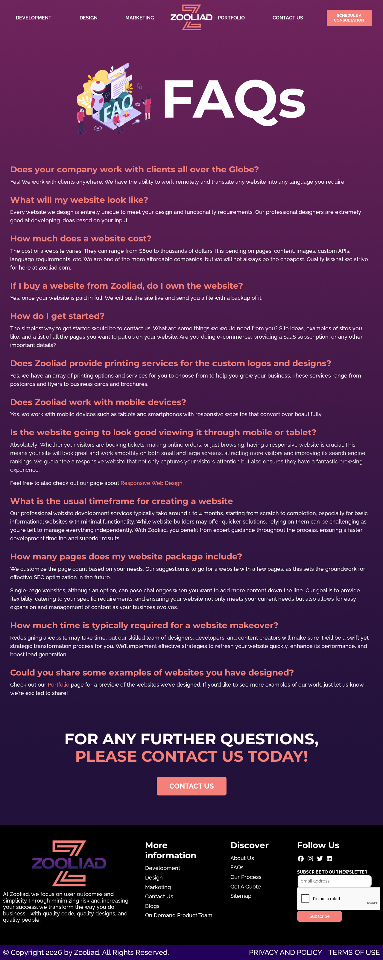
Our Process (246, 877)
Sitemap (240, 896)
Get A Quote (245, 886)
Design (89, 18)
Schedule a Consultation (349, 17)
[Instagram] (310, 860)
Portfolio (231, 18)
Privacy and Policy (285, 952)
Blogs (152, 906)
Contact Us (288, 18)
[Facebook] (300, 860)
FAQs (237, 867)
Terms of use (354, 952)
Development (33, 18)
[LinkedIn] (329, 860)
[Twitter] (319, 860)
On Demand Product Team (178, 915)
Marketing (139, 18)
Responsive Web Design (152, 483)
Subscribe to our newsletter (332, 872)
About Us (242, 858)
